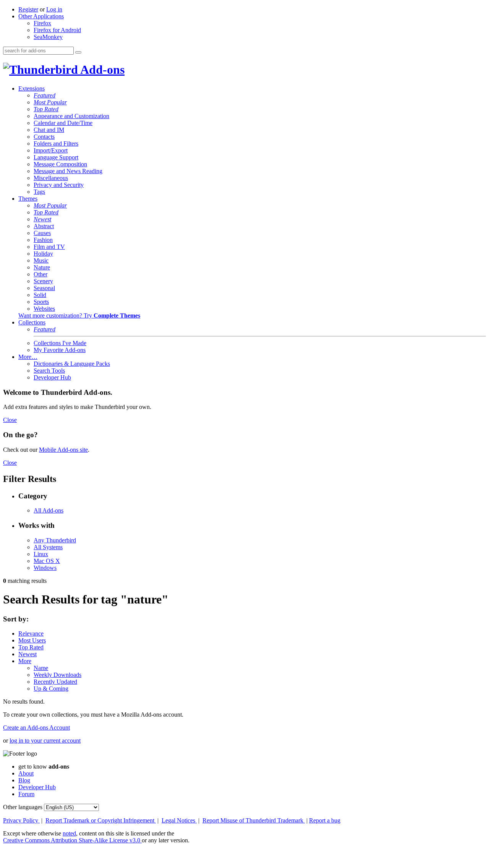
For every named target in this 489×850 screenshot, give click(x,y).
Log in (54, 9)
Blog (24, 780)
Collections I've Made (60, 343)
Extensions (31, 88)
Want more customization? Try (79, 315)
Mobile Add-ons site (63, 449)
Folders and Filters (56, 143)
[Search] (78, 52)
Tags (39, 191)
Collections (31, 322)
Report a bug (324, 820)
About (26, 773)
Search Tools (49, 370)
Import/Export (51, 150)
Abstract (44, 226)
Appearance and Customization (71, 116)
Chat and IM (49, 130)
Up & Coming (51, 688)
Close (10, 420)
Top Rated (46, 109)
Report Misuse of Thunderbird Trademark (253, 820)
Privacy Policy (21, 820)
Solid (40, 295)
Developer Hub (52, 377)
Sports (41, 301)
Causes (42, 233)
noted (69, 833)
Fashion (43, 240)
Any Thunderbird (55, 540)
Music (41, 260)
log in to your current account (45, 740)
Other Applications (41, 16)
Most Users (32, 640)
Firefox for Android (57, 30)
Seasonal (44, 288)
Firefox (42, 23)
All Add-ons (48, 510)
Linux (41, 554)
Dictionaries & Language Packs (72, 363)
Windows (45, 568)
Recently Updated (55, 681)
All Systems (48, 547)
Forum (26, 794)
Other (40, 274)
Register (28, 9)
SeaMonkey (48, 37)
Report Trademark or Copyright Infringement (100, 820)
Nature (42, 267)
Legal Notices (179, 820)
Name (41, 668)
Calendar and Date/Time (63, 123)
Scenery (43, 281)
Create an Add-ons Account (36, 727)
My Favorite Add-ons (60, 350)
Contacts (44, 136)
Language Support (56, 157)
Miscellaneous (51, 178)
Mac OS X (47, 561)
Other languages (22, 807)
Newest (42, 219)
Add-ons (101, 69)
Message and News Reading (68, 171)
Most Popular (50, 102)
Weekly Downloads (57, 675)
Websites (44, 308)
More (24, 661)
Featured (44, 95)
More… (27, 357)
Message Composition (60, 164)
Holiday (43, 253)
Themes (27, 198)
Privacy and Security (59, 185)
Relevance (31, 633)
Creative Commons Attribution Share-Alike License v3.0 (72, 840)
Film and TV (49, 246)
